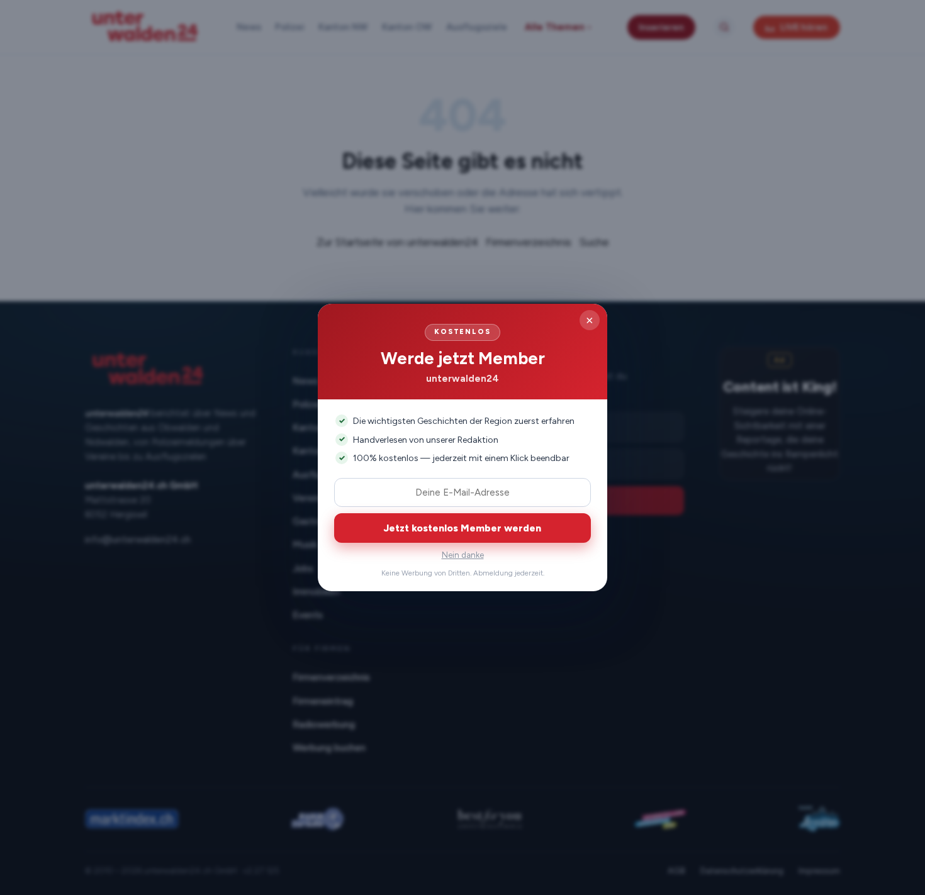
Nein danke (463, 555)
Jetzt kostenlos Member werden (462, 528)
